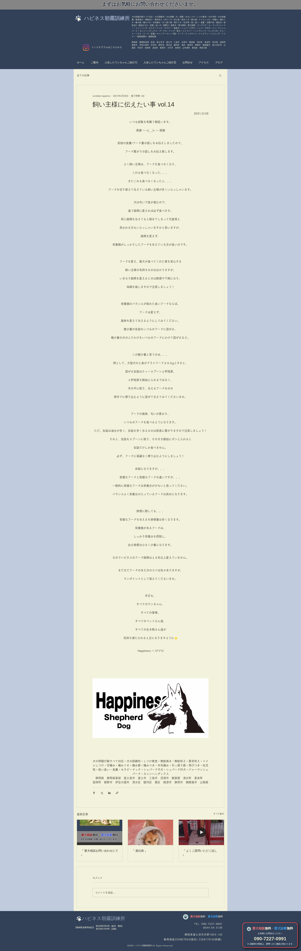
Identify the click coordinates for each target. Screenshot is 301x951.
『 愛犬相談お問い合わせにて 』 (99, 852)
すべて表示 (218, 814)
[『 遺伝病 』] (150, 832)
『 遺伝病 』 (139, 850)
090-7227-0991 (270, 938)
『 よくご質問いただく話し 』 (199, 852)
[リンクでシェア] (117, 792)
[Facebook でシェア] (93, 792)
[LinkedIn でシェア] (109, 792)
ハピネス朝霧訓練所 (107, 18)
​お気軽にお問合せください (270, 933)
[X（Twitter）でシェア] (101, 792)
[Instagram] (86, 47)
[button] (220, 75)
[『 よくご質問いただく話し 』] (201, 832)
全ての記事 (83, 75)
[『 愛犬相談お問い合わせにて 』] (99, 832)
